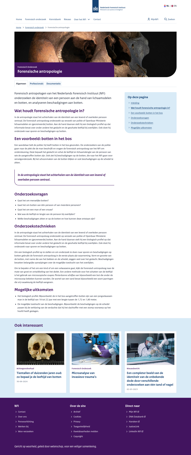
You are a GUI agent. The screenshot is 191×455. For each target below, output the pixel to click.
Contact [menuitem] (97, 19)
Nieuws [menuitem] (67, 19)
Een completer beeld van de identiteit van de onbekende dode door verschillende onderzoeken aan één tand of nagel (150, 379)
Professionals (36, 83)
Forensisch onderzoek (34, 27)
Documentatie (54, 83)
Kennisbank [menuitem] (55, 19)
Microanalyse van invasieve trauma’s (84, 375)
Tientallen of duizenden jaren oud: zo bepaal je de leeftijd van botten (39, 375)
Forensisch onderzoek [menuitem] (35, 19)
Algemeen (21, 83)
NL (167, 5)
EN (175, 5)
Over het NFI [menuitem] (80, 19)
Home (18, 27)
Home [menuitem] (19, 19)
